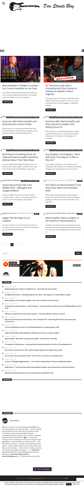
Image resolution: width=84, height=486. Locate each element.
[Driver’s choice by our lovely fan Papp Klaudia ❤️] (21, 445)
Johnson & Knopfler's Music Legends (68, 81)
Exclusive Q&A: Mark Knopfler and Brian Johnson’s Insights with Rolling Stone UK (63, 124)
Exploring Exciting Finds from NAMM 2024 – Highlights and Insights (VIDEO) (17, 188)
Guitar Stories (33, 180)
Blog (36, 81)
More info (76, 484)
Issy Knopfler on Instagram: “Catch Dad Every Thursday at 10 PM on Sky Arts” (63, 157)
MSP (66, 478)
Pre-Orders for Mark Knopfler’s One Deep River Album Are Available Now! (63, 188)
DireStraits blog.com (35, 478)
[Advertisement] (42, 29)
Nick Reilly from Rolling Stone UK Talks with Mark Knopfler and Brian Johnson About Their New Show (20, 157)
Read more (7, 102)
